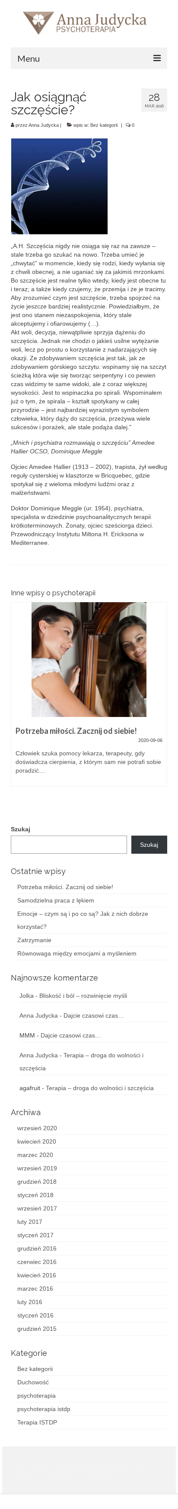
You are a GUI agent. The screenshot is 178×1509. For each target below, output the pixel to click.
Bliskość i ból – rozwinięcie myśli (83, 995)
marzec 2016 (35, 1288)
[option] (89, 698)
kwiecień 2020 (36, 1141)
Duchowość (33, 1382)
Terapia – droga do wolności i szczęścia (100, 1088)
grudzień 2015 (37, 1328)
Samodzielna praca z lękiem (55, 900)
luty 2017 (29, 1221)
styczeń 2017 (35, 1235)
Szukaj (20, 829)
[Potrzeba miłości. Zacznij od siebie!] (89, 659)
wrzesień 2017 (37, 1208)
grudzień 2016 (37, 1248)
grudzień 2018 (37, 1181)
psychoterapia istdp (43, 1408)
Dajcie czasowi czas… (94, 1015)
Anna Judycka (44, 125)
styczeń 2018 (35, 1194)
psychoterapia (36, 1395)
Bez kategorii (104, 125)
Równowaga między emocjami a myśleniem (77, 953)
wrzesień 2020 (37, 1128)
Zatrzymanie (34, 940)
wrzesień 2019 (37, 1168)
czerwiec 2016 (37, 1261)
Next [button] (159, 703)
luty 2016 (29, 1301)
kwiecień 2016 (36, 1275)
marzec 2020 (35, 1154)
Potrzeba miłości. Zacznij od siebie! (65, 886)
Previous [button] (18, 703)
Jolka (26, 995)
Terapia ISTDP (37, 1422)
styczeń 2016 (35, 1315)
